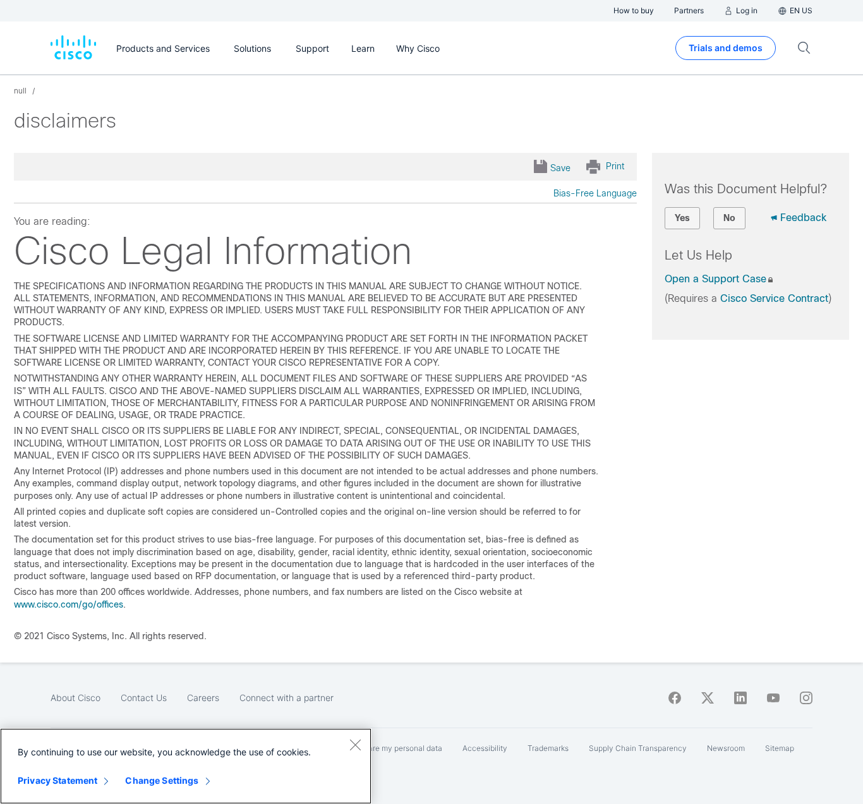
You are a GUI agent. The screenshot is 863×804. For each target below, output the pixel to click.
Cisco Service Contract (774, 298)
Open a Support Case (715, 278)
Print (615, 166)
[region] (185, 766)
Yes (682, 218)
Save (560, 168)
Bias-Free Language (595, 193)
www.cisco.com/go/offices (68, 604)
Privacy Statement (57, 780)
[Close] (355, 744)
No (729, 218)
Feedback (803, 217)
